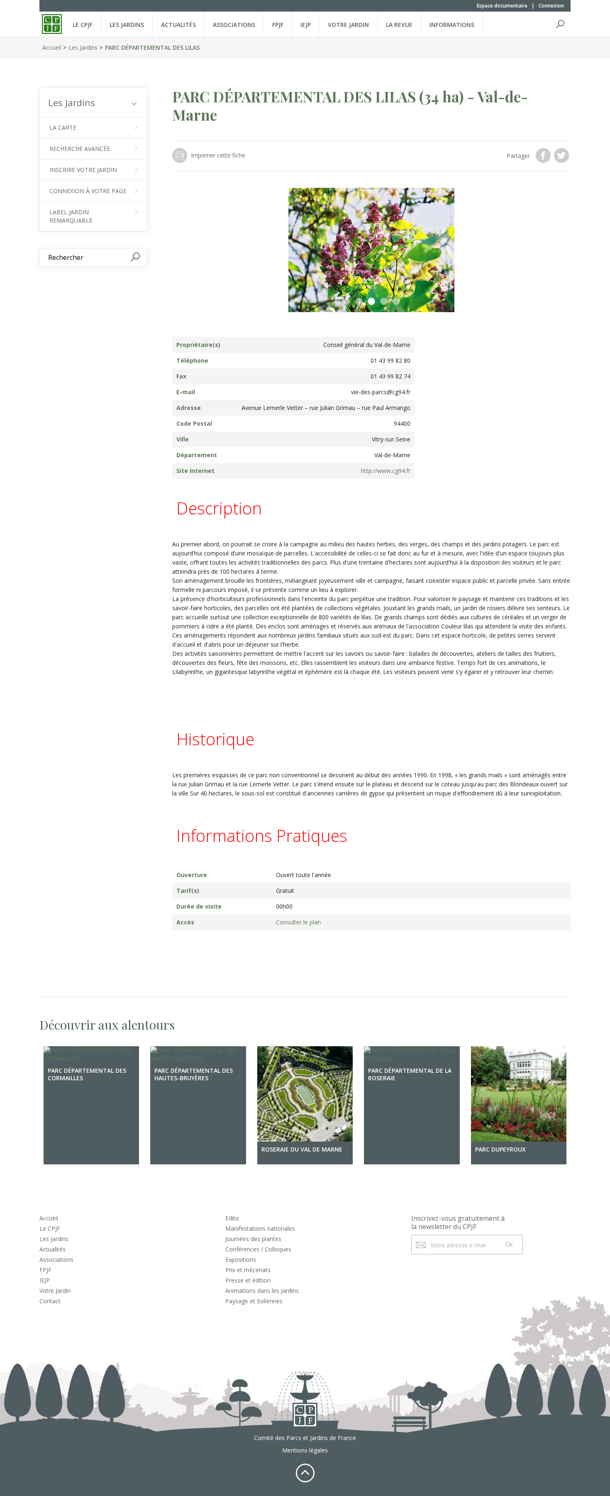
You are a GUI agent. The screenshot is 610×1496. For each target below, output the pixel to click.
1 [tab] (346, 302)
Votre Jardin (55, 1291)
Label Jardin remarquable (71, 216)
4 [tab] (384, 302)
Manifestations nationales (260, 1228)
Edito (232, 1218)
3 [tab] (371, 302)
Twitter (562, 155)
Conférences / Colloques (258, 1249)
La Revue (399, 25)
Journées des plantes (253, 1239)
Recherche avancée (79, 149)
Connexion (551, 5)
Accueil (51, 47)
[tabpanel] (371, 250)
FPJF (277, 25)
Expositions (240, 1259)
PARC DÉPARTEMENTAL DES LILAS (152, 47)
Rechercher (560, 24)
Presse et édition (248, 1280)
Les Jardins (127, 25)
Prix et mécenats (248, 1270)
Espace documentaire (502, 5)
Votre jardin (348, 25)
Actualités (178, 25)
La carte (62, 127)
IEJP (305, 25)
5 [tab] (396, 302)
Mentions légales (305, 1450)
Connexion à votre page (88, 191)
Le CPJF (83, 25)
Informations (451, 25)
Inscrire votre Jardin (83, 170)
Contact (50, 1301)
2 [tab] (359, 302)
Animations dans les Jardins (262, 1291)
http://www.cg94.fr (385, 471)
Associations (234, 25)
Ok (509, 1244)
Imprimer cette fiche (218, 155)
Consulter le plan (298, 922)
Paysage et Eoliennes (254, 1301)
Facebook (544, 155)
